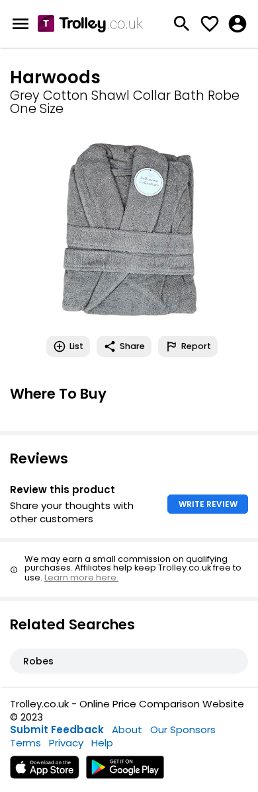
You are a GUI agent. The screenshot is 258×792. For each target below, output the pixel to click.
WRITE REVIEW (208, 504)
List (76, 346)
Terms (25, 743)
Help (102, 743)
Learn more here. (81, 577)
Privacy (66, 743)
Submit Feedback (57, 729)
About (127, 729)
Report (196, 346)
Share (132, 346)
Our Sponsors (183, 729)
